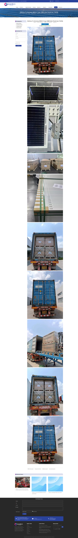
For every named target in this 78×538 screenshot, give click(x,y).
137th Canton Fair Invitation (43, 525)
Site (56, 22)
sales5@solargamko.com (14, 1)
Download (28, 531)
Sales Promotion (29, 527)
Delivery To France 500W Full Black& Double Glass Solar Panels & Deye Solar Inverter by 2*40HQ (22, 490)
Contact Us (28, 533)
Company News (19, 26)
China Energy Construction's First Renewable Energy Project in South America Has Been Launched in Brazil (45, 530)
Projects (28, 528)
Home (28, 525)
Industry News (18, 27)
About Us (28, 529)
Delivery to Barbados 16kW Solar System (55, 492)
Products (28, 526)
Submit (18, 45)
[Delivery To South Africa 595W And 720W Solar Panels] (39, 484)
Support (28, 530)
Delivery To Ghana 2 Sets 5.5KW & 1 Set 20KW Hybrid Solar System (45, 532)
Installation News (19, 24)
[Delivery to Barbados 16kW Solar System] (55, 484)
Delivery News (18, 23)
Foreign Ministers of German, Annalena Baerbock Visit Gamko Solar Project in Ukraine (45, 527)
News (28, 532)
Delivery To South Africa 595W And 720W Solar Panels (39, 493)
